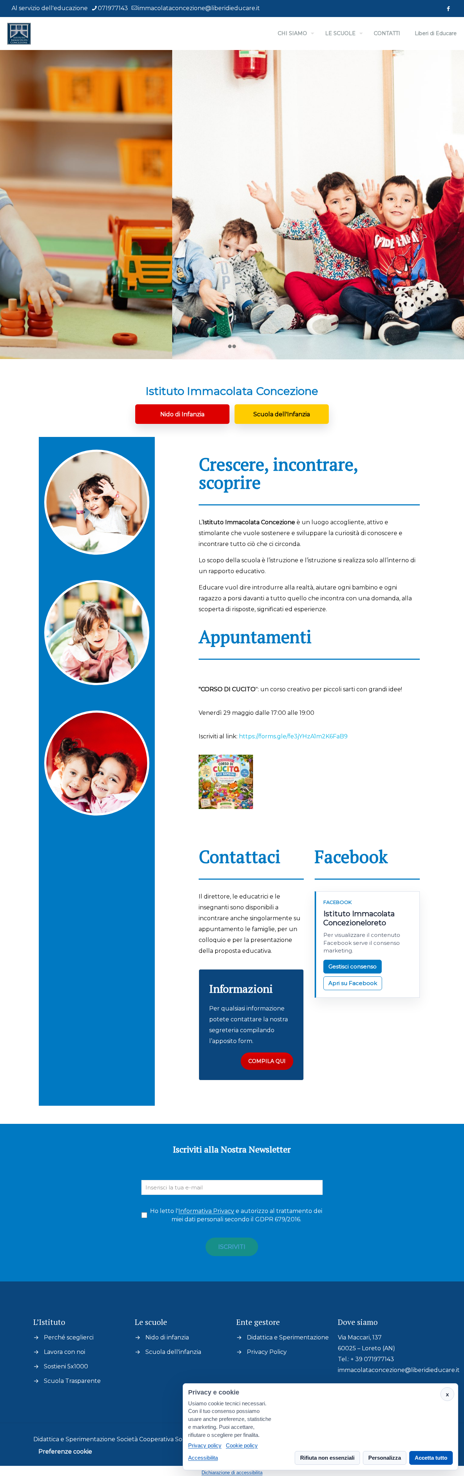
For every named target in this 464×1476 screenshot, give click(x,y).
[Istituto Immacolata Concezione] (19, 33)
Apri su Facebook (352, 983)
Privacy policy (204, 1446)
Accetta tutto (431, 1458)
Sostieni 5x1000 (66, 1366)
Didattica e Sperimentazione (288, 1337)
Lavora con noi (64, 1351)
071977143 (113, 8)
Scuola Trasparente (72, 1380)
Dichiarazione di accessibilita (232, 1472)
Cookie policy (242, 1446)
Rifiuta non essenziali (327, 1458)
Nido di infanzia (167, 1337)
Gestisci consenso (352, 966)
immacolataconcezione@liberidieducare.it (199, 8)
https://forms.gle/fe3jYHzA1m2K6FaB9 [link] (293, 736)
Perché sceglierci (69, 1337)
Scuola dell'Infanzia (281, 414)
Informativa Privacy (206, 1211)
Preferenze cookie (65, 1451)
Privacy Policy (267, 1351)
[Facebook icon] (448, 8)
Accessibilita (203, 1458)
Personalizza (384, 1458)
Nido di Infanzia (182, 414)
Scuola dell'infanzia (173, 1351)
